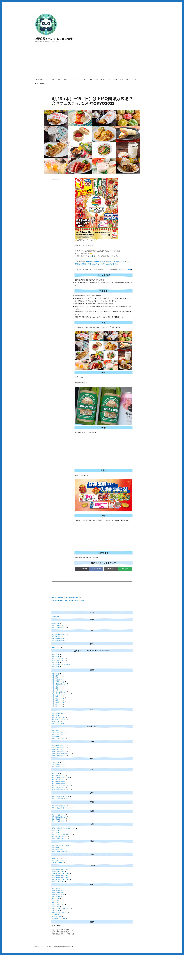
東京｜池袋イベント (57, 686)
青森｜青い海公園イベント (59, 634)
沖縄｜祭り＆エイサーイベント (60, 845)
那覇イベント (55, 847)
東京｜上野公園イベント (58, 680)
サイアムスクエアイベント (59, 860)
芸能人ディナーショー (58, 904)
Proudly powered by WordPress (63, 946)
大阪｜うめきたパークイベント (60, 777)
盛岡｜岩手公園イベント (58, 636)
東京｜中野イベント (57, 690)
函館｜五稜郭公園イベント (59, 627)
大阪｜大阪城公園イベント (59, 783)
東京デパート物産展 (57, 892)
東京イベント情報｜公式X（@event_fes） (66, 597)
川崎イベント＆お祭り (58, 713)
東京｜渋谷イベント (57, 696)
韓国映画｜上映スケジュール (60, 912)
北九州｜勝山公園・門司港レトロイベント (63, 828)
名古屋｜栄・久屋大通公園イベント (62, 753)
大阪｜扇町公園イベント (58, 779)
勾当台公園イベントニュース (60, 869)
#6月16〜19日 (98, 264)
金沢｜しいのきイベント (58, 738)
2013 (59, 80)
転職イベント (55, 910)
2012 (53, 80)
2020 (102, 80)
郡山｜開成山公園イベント (59, 640)
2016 (78, 80)
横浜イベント (55, 715)
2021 (108, 80)
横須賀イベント (56, 721)
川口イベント (55, 663)
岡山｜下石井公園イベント (59, 806)
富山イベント (55, 736)
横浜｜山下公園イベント (58, 717)
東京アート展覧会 (57, 896)
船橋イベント (55, 667)
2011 (47, 80)
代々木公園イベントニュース (60, 875)
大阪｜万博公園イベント (58, 775)
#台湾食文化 (111, 264)
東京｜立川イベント (57, 706)
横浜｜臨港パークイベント (59, 719)
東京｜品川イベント (57, 704)
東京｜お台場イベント (58, 702)
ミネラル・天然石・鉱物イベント (61, 908)
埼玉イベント (55, 654)
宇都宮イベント (56, 647)
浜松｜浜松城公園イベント (59, 747)
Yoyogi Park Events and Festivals (61, 694)
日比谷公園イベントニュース (60, 877)
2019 (96, 80)
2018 (90, 80)
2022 (115, 80)
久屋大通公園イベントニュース (60, 879)
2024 (128, 80)
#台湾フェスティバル (115, 262)
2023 (121, 80)
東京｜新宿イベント (57, 688)
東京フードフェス (57, 888)
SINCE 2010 (38, 80)
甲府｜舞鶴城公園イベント (59, 732)
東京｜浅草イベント (57, 678)
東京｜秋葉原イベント (58, 682)
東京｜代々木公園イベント (59, 692)
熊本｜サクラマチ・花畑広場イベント (62, 834)
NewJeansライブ (56, 916)
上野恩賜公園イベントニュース (60, 873)
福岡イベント (55, 830)
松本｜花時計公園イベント (59, 734)
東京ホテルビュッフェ (58, 894)
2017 (84, 80)
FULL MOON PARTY (57, 862)
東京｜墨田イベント (57, 676)
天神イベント (55, 832)
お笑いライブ (55, 906)
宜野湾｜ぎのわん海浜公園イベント (62, 851)
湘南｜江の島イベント (58, 723)
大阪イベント (55, 773)
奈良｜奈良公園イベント (58, 766)
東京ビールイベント (57, 890)
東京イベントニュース (58, 871)
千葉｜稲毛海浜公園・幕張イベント (62, 665)
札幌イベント (55, 623)
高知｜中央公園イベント (58, 821)
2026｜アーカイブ (40, 84)
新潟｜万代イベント (57, 730)
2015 (71, 80)
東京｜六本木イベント (58, 698)
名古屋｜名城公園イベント (59, 751)
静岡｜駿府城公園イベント (59, 745)
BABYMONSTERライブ (58, 918)
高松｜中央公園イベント (58, 815)
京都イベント (55, 762)
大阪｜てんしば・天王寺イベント (61, 785)
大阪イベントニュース (58, 881)
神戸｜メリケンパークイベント (60, 797)
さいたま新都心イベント (58, 661)
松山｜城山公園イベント (58, 819)
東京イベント (55, 674)
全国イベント (55, 616)
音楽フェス (55, 902)
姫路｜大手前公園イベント (59, 799)
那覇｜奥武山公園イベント (59, 849)
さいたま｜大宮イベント (58, 659)
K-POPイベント (56, 914)
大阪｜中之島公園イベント (59, 781)
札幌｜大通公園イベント (58, 625)
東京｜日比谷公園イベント (59, 684)
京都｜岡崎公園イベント (58, 764)
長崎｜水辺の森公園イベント (60, 836)
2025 (134, 80)
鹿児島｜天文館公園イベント (60, 838)
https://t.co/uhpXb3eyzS (95, 262)
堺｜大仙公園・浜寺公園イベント (61, 789)
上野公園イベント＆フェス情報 (53, 38)
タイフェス (55, 900)
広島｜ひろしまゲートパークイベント (62, 808)
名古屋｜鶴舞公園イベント (59, 755)
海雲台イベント (56, 858)
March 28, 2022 (124, 270)
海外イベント (55, 898)
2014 (65, 80)
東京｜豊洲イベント (57, 700)
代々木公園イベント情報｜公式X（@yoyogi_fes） (68, 600)
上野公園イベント (57, 179)
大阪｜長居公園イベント (58, 787)
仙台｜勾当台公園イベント (59, 638)
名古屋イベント (56, 749)
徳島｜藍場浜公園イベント (59, 817)
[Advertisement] (92, 62)
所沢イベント (55, 657)
